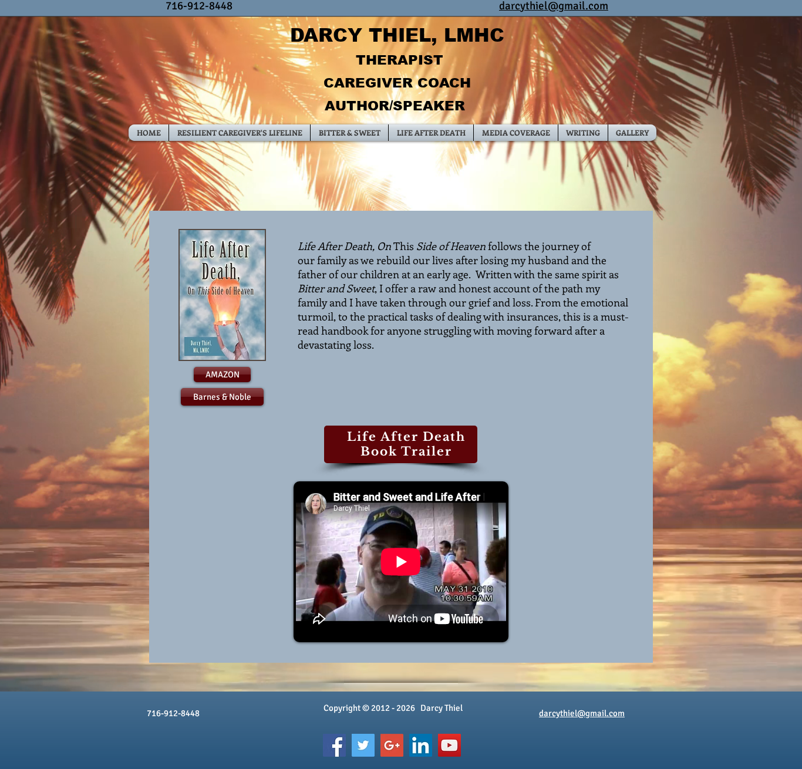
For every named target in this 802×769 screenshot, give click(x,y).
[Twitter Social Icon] (363, 745)
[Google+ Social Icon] (391, 745)
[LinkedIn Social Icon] (420, 745)
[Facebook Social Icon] (334, 745)
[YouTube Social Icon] (449, 745)
